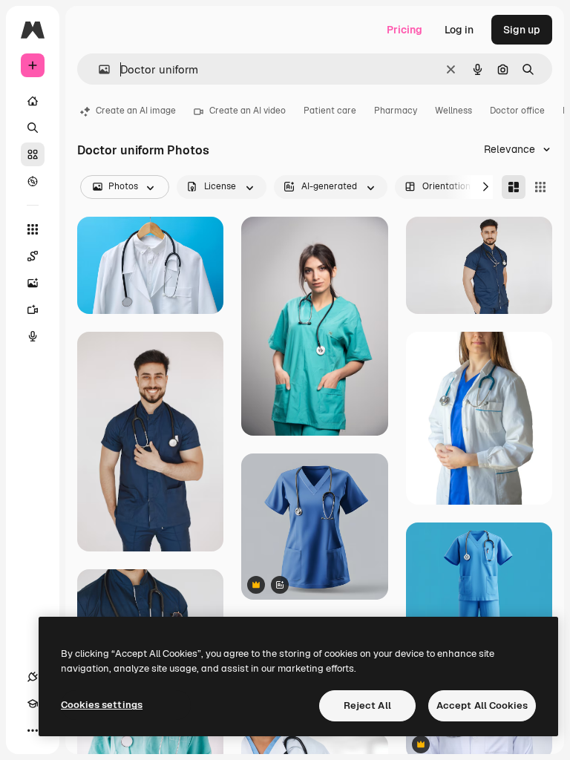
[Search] (33, 128)
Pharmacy (395, 111)
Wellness (453, 111)
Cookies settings (101, 704)
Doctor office (517, 111)
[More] (33, 730)
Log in (459, 29)
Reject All (367, 705)
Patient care (330, 111)
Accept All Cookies (482, 705)
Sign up (521, 29)
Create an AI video (247, 111)
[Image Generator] (33, 283)
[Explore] (33, 181)
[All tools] (33, 229)
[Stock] (33, 154)
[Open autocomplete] (98, 69)
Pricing (404, 29)
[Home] (33, 101)
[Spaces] (33, 256)
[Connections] (33, 677)
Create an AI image (136, 111)
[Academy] (33, 703)
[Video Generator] (33, 309)
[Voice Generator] (33, 336)
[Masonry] (513, 187)
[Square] (540, 187)
